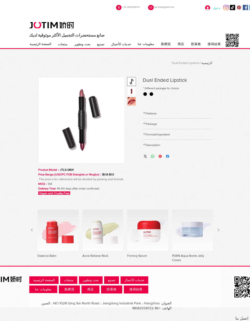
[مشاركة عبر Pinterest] (160, 156)
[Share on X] (145, 156)
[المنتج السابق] (218, 230)
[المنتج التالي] (31, 230)
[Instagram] (226, 7)
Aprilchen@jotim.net (164, 6)
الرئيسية (206, 63)
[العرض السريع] (192, 230)
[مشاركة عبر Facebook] (167, 156)
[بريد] (151, 7)
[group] (125, 235)
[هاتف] (118, 7)
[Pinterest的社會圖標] (239, 7)
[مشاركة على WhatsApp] (152, 156)
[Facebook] (245, 7)
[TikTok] (232, 7)
